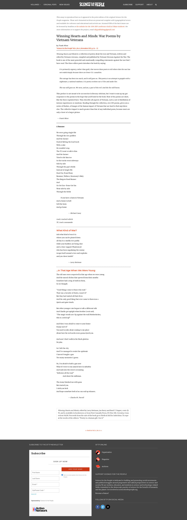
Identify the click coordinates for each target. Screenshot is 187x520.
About (150, 5)
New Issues (64, 5)
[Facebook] (97, 507)
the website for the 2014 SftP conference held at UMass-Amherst (100, 26)
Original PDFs (50, 5)
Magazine (105, 459)
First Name (35, 471)
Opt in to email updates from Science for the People (75, 476)
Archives (105, 466)
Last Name (35, 477)
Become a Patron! (102, 493)
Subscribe (128, 5)
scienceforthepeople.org (128, 490)
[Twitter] (103, 507)
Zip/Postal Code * (37, 489)
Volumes (35, 5)
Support (139, 5)
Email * (34, 483)
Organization (107, 452)
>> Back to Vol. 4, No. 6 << (93, 430)
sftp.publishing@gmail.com (104, 30)
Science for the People (47, 500)
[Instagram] (108, 507)
